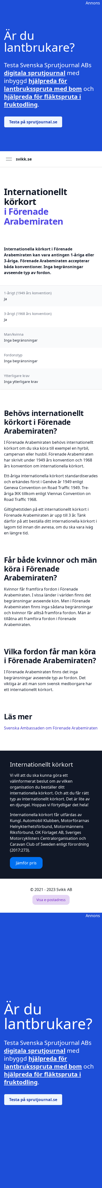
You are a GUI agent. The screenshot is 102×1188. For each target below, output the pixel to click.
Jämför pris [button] (26, 863)
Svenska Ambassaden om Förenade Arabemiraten (51, 728)
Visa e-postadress (51, 899)
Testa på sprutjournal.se (33, 122)
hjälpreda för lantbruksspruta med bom (43, 85)
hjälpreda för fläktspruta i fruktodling (42, 100)
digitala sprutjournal (34, 73)
